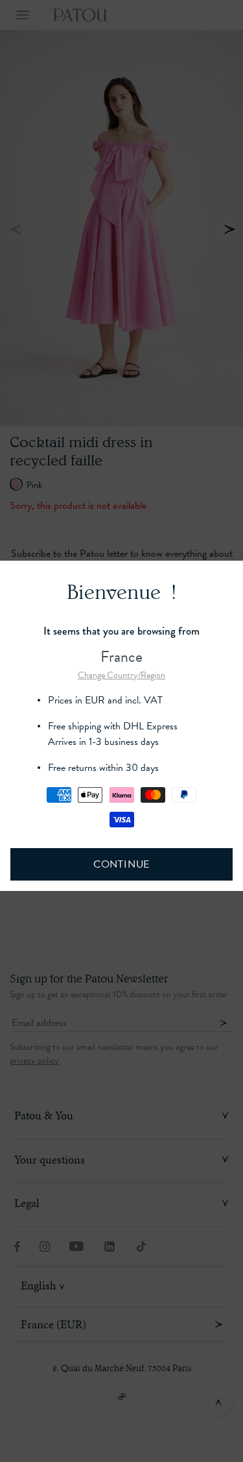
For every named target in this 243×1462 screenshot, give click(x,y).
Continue (121, 864)
